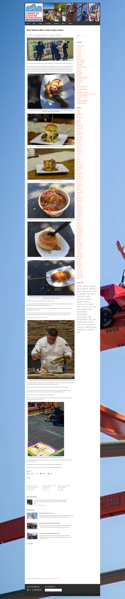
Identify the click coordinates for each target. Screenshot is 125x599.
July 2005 (78, 267)
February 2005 (79, 272)
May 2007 (79, 251)
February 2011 (79, 206)
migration (78, 306)
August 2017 (79, 155)
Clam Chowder (82, 294)
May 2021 (79, 131)
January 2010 (79, 226)
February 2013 (79, 190)
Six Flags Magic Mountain (82, 101)
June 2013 (79, 187)
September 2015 (80, 173)
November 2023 (80, 114)
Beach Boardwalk (92, 288)
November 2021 (80, 126)
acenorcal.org (79, 64)
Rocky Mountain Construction (82, 92)
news (90, 306)
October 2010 (79, 212)
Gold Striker (79, 75)
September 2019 (80, 139)
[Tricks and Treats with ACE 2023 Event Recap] (32, 536)
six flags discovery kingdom (82, 322)
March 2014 (79, 183)
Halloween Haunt (80, 80)
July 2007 (78, 250)
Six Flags (78, 98)
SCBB (90, 319)
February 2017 (79, 162)
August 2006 (79, 258)
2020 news (79, 53)
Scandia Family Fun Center (82, 97)
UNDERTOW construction (82, 103)
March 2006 (79, 264)
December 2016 (80, 165)
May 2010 (79, 220)
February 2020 (79, 137)
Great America (79, 301)
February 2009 (79, 244)
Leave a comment (52, 35)
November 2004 (80, 276)
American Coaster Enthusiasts (82, 288)
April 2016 (79, 170)
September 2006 (80, 256)
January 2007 (79, 253)
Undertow (83, 324)
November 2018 (80, 145)
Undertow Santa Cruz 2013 (82, 329)
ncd (87, 306)
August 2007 (79, 248)
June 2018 (79, 147)
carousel (94, 291)
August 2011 (79, 201)
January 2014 (79, 184)
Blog (34, 23)
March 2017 (79, 161)
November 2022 (80, 117)
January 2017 (79, 164)
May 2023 (79, 115)
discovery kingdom (80, 299)
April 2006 (79, 262)
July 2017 (78, 156)
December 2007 (80, 245)
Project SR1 (79, 91)
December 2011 (80, 198)
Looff (86, 304)
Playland (90, 309)
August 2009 (79, 234)
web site (78, 332)
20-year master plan (80, 45)
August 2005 (79, 265)
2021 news (79, 55)
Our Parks (56, 23)
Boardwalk (79, 291)
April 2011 (79, 203)
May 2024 (79, 112)
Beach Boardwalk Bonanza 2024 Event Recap (49, 523)
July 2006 (78, 259)
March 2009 (79, 242)
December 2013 (80, 186)
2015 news (79, 47)
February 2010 (79, 225)
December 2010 (80, 209)
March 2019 (79, 144)
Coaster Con (79, 70)
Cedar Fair (79, 69)
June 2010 (79, 219)
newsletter (94, 306)
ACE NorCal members (81, 61)
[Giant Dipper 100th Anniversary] (32, 515)
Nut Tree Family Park (81, 87)
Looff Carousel (91, 304)
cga (77, 294)
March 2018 (79, 148)
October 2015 (79, 172)
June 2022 (79, 120)
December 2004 (80, 275)
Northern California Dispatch (82, 86)
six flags (94, 319)
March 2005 (79, 270)
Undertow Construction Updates (90, 327)
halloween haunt (86, 301)
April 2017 (79, 159)
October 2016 (79, 169)
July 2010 (78, 217)
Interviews (79, 83)
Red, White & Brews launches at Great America (49, 486)
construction (88, 296)
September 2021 (80, 128)
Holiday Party (79, 81)
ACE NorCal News (80, 62)
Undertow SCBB (91, 329)
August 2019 (79, 140)
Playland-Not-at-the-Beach (82, 89)
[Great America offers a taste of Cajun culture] (50, 49)
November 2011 (80, 200)
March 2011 (79, 205)
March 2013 (79, 189)
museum (83, 306)
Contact (70, 23)
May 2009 (79, 239)
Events (40, 23)
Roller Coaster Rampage (81, 317)
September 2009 (80, 233)
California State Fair (80, 65)
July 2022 (78, 119)
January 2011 (79, 208)
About (63, 23)
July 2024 (78, 111)
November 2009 (80, 229)
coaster (88, 294)
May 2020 (79, 134)
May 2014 (79, 181)
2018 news (79, 51)
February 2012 (79, 197)
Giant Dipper (79, 72)
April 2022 (79, 123)
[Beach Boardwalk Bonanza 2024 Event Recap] (32, 525)
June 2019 (79, 142)
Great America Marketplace (82, 76)
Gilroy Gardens (80, 73)
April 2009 (79, 240)
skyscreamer (90, 322)
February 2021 (79, 133)
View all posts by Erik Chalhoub (40, 505)
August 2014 (79, 179)
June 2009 (79, 237)
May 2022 (79, 122)
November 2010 (80, 211)
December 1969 (80, 278)
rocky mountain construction (82, 314)
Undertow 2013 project (91, 324)
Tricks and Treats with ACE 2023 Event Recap (49, 533)
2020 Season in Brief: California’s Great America (33, 486)
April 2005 (79, 269)
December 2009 (80, 228)
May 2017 (79, 158)
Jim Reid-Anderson (80, 304)
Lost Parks (48, 23)
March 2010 (79, 223)
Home (28, 23)
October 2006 (79, 255)
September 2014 (80, 178)
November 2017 (80, 150)
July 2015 (78, 175)
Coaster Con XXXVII (80, 296)
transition (78, 324)
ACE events (79, 286)
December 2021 (80, 125)
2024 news (79, 58)
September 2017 (80, 153)
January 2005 (79, 273)
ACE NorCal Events (80, 59)
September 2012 (80, 192)
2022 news (79, 56)
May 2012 (79, 195)
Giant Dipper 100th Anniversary (46, 513)
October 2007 (79, 247)
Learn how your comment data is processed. (50, 578)
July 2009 (78, 236)
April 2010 (79, 222)
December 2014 (80, 176)
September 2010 (80, 214)
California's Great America (42, 35)
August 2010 (79, 215)
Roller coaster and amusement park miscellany (86, 94)
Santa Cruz (89, 317)
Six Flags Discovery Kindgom (82, 100)
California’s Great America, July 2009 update (64, 486)
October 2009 (79, 231)
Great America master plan (82, 78)
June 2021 (79, 129)
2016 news (79, 48)
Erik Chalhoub (58, 35)
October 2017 (79, 151)
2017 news (35, 35)
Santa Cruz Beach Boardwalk (82, 95)
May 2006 (79, 261)
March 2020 (79, 136)
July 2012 (78, 194)
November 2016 (80, 167)
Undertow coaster (80, 327)
